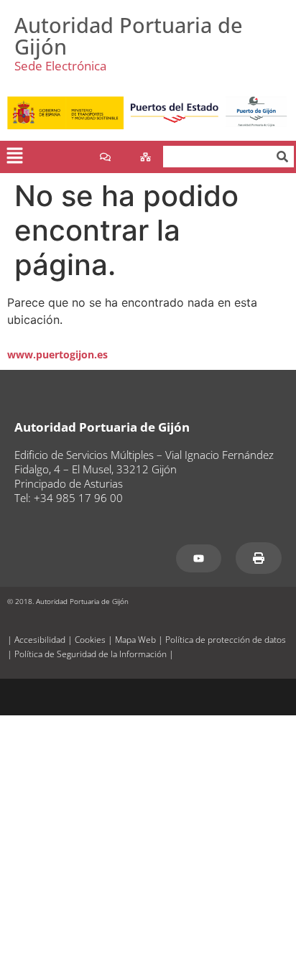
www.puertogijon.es (57, 354)
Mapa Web (135, 639)
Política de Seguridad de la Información (90, 654)
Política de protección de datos (225, 639)
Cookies (90, 639)
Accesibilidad (39, 639)
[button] (14, 156)
